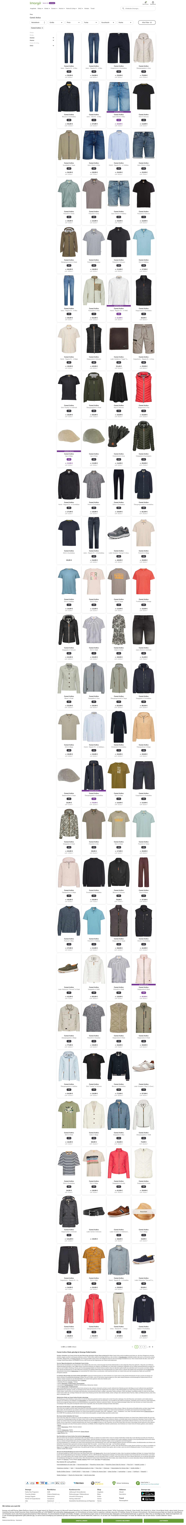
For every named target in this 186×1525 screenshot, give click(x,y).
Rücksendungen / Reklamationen (79, 1494)
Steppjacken (65, 1427)
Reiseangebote (123, 1500)
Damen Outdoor (99, 1419)
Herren (32, 40)
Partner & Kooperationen (32, 1499)
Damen (32, 38)
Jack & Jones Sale (89, 1475)
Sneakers (83, 1380)
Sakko (66, 1447)
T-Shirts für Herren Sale (98, 1471)
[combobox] (138, 8)
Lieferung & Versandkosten (77, 1492)
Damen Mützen (85, 1431)
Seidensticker (74, 1371)
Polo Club (99, 1468)
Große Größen (135, 1468)
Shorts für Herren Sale (75, 1475)
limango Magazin (30, 1496)
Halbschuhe (65, 1430)
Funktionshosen (73, 1386)
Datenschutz (51, 1496)
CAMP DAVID (76, 1471)
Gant (72, 1468)
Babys (99, 1494)
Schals (71, 1431)
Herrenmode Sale (82, 1464)
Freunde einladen (30, 1494)
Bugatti (79, 1459)
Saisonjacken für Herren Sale (120, 1468)
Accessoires (61, 1431)
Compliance (50, 1499)
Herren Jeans (65, 1386)
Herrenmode (150, 1369)
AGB (48, 1492)
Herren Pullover (76, 1358)
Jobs (26, 1501)
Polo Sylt (130, 1464)
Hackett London (139, 1464)
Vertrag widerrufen (75, 1499)
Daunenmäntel (80, 1383)
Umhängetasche (69, 1385)
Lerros (129, 1471)
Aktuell (121, 1492)
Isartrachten (122, 1471)
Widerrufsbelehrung (53, 1494)
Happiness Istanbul (63, 1468)
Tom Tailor (97, 1459)
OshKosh (136, 1471)
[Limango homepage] (35, 3)
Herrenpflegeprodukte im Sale (84, 1468)
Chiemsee (106, 1468)
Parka (95, 1422)
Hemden (70, 1382)
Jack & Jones (106, 1459)
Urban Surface (112, 1471)
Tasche (97, 1453)
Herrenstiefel (82, 1400)
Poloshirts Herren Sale (97, 1464)
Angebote (100, 1492)
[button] (153, 3)
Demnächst (122, 1494)
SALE (31, 46)
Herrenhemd (86, 1436)
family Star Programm (32, 1492)
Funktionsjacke (72, 1383)
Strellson (66, 1459)
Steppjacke (64, 1383)
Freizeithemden (123, 1357)
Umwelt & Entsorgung (76, 1496)
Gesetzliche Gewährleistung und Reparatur (82, 1501)
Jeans (59, 1433)
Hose (58, 1447)
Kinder (99, 1496)
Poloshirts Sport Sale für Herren (115, 1464)
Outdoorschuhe (148, 1411)
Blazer (59, 1425)
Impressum (50, 1501)
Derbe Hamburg (62, 1475)
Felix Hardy (86, 1471)
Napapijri (84, 1459)
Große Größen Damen (63, 1471)
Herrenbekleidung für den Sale (66, 1464)
